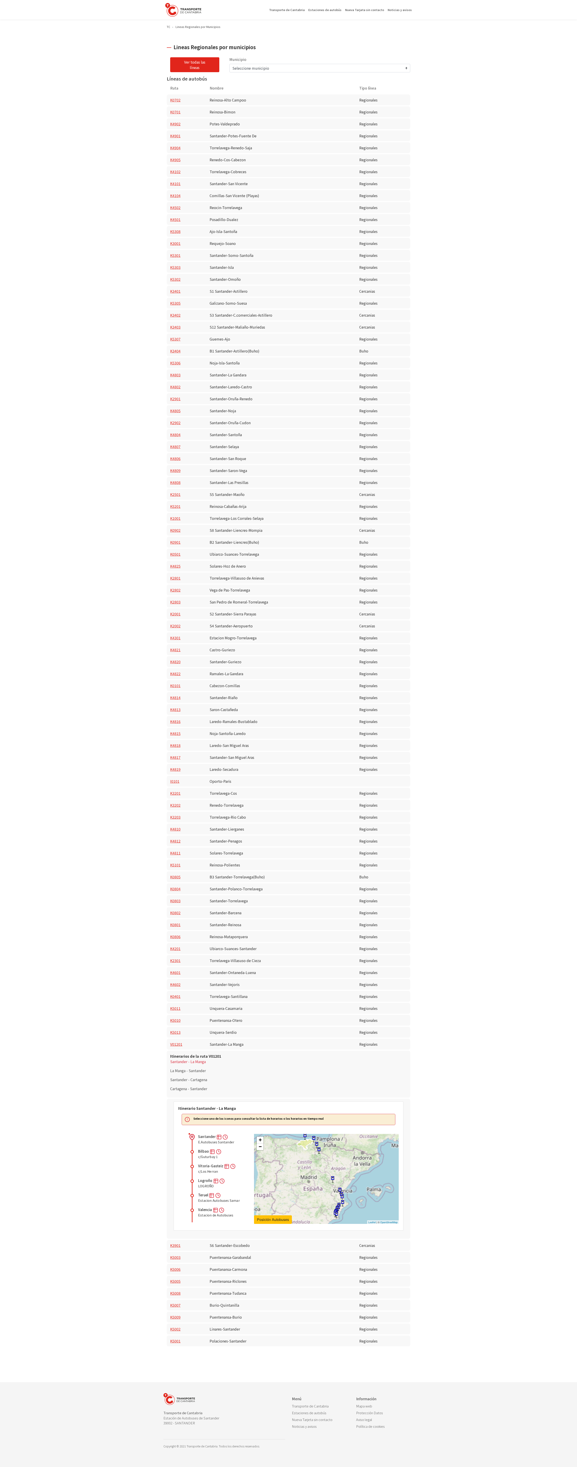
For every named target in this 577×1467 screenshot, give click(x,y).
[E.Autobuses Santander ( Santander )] (305, 1136)
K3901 (175, 1245)
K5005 (175, 1281)
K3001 (175, 243)
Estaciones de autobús (324, 10)
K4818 (175, 745)
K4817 (175, 757)
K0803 (175, 900)
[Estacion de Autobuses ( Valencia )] (340, 1191)
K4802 (175, 386)
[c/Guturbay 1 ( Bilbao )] (313, 1139)
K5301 (175, 255)
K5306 (175, 363)
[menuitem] (320, 1406)
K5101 (175, 865)
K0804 (175, 888)
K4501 (175, 219)
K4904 (175, 147)
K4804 (175, 434)
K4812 (175, 841)
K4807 (175, 446)
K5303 (175, 267)
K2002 (175, 626)
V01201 (176, 1044)
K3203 (175, 817)
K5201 (175, 506)
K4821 (175, 649)
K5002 (175, 1329)
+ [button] (260, 1140)
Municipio (237, 59)
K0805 (175, 877)
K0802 (175, 912)
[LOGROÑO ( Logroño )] (319, 1150)
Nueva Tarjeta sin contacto (364, 10)
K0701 (175, 112)
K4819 (175, 769)
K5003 (175, 1257)
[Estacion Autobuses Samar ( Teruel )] (332, 1179)
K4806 (175, 458)
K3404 (175, 351)
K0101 (175, 685)
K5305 (175, 303)
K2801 (175, 578)
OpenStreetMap (389, 1222)
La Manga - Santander (188, 1070)
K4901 (175, 135)
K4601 (175, 972)
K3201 (175, 793)
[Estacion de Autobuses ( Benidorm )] (342, 1203)
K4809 (175, 470)
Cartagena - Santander (188, 1088)
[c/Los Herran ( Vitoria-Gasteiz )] (316, 1145)
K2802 (175, 590)
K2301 (175, 960)
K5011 (175, 1008)
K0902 (175, 530)
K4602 (175, 984)
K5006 (175, 1269)
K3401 (175, 291)
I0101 (174, 781)
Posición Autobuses (273, 1219)
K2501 (175, 494)
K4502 (175, 207)
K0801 (175, 924)
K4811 (175, 853)
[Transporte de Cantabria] (183, 10)
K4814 (175, 697)
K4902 (175, 124)
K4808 (175, 482)
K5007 (175, 1305)
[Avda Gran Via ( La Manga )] (336, 1215)
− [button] (260, 1146)
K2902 (175, 422)
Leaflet (372, 1222)
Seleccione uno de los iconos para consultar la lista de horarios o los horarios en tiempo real (258, 1118)
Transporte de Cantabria (287, 10)
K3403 (175, 327)
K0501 (175, 554)
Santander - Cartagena (188, 1079)
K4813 (175, 709)
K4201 (175, 948)
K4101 (175, 183)
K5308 (175, 231)
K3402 (175, 315)
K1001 (175, 518)
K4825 (175, 566)
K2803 (175, 602)
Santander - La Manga (188, 1061)
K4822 (175, 673)
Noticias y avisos (400, 10)
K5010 (175, 1020)
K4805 (175, 410)
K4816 (175, 721)
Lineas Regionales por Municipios (198, 27)
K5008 (175, 1293)
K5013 (175, 1032)
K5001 (175, 1341)
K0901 (175, 542)
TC (168, 27)
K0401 (175, 996)
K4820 (175, 661)
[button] (219, 1136)
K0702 (175, 100)
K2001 (175, 614)
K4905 (175, 159)
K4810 (175, 829)
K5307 (175, 339)
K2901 (175, 398)
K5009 (175, 1317)
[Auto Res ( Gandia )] (342, 1197)
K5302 (175, 279)
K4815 (175, 733)
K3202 (175, 805)
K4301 (175, 637)
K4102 (175, 171)
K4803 (175, 375)
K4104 (175, 195)
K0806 (175, 936)
